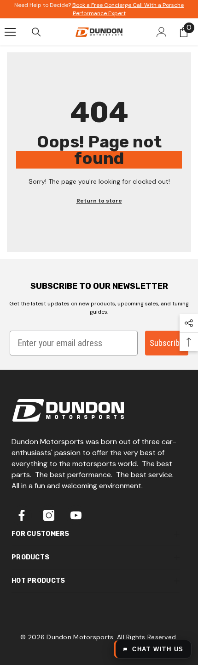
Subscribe (167, 343)
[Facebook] (22, 515)
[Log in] (162, 32)
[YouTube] (76, 515)
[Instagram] (49, 515)
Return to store (99, 200)
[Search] (36, 32)
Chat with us (158, 649)
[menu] (10, 32)
